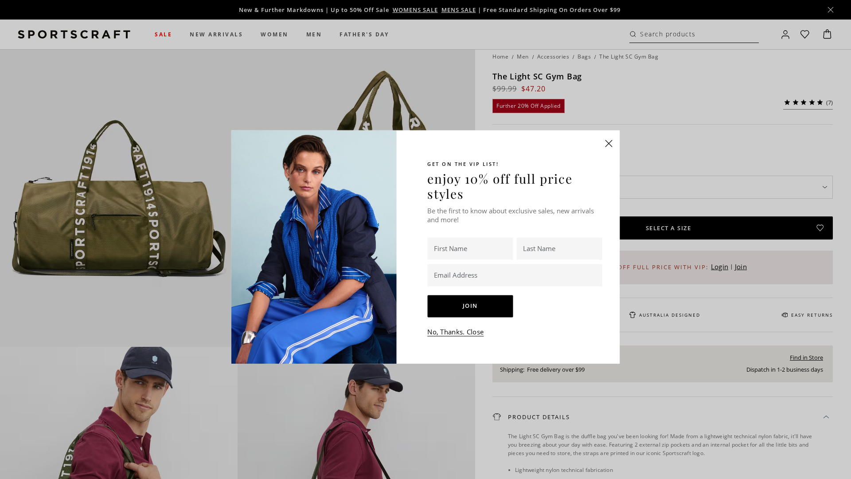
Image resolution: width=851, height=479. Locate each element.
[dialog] (425, 239)
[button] (609, 143)
